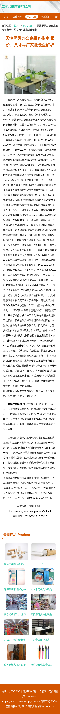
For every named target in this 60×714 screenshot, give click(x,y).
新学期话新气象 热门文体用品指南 (22, 614)
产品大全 (31, 16)
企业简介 (17, 16)
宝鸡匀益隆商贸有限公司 (16, 6)
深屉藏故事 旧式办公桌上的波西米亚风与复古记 (29, 589)
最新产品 (10, 534)
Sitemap (49, 706)
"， (43, 564)
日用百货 (45, 701)
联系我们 (45, 16)
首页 (5, 16)
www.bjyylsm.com (31, 701)
